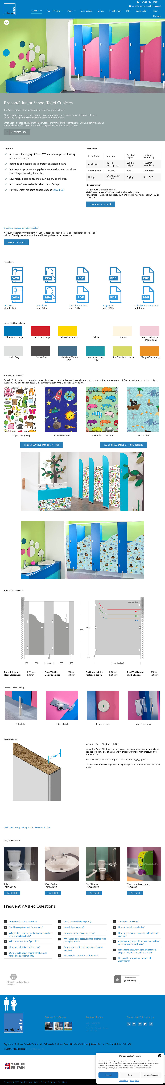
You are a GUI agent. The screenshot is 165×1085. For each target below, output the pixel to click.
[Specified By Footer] (127, 969)
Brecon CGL (59, 189)
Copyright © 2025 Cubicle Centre (18, 1082)
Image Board (108, 305)
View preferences (151, 1075)
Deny (130, 1075)
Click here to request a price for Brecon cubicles (27, 827)
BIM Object (42, 305)
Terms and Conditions (57, 1082)
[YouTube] (134, 1024)
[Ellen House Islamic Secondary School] (58, 1026)
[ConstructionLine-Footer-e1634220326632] (18, 969)
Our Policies (91, 1030)
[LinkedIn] (145, 1024)
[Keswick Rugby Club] (68, 1026)
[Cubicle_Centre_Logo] (9, 4)
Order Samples (93, 1022)
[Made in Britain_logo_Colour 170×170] (15, 1055)
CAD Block (9, 305)
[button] (160, 1056)
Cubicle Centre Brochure (147, 305)
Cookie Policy (123, 1081)
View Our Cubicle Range (97, 1028)
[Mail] (151, 1024)
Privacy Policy (134, 1081)
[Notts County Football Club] (49, 1026)
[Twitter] (129, 1024)
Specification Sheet (78, 305)
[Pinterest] (140, 1024)
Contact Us (91, 1025)
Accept (109, 1075)
